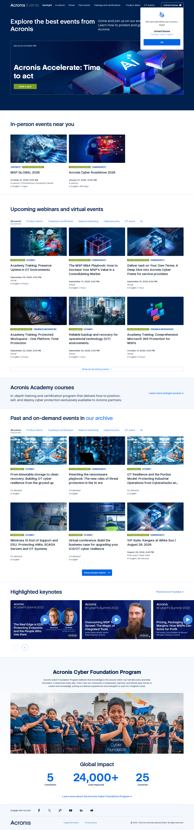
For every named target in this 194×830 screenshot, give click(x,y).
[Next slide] (25, 647)
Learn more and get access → (166, 393)
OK (162, 42)
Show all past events (95, 572)
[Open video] (45, 619)
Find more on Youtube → (170, 591)
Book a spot (25, 86)
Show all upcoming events (95, 369)
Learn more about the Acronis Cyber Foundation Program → (97, 796)
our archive (99, 418)
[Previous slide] (15, 647)
